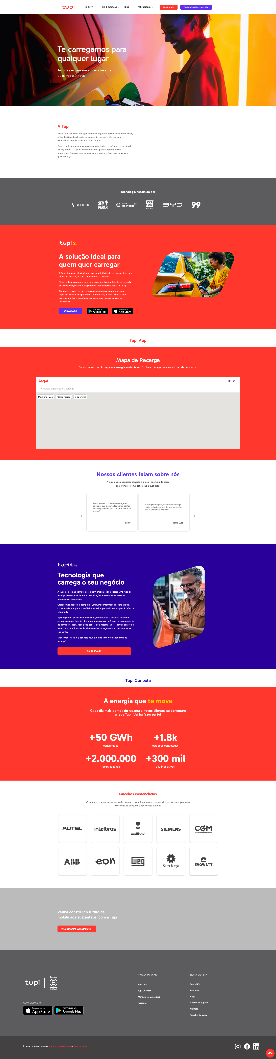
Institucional (144, 6)
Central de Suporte (199, 1002)
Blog (126, 6)
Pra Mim (88, 6)
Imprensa (194, 990)
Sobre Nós (195, 984)
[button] (81, 515)
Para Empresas (109, 6)
